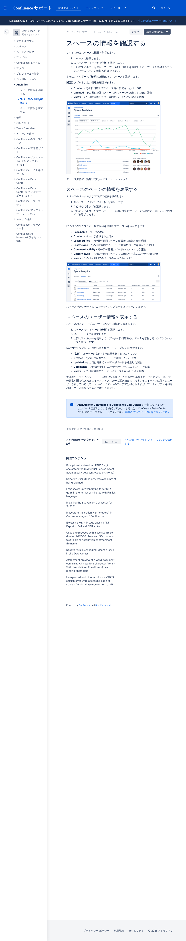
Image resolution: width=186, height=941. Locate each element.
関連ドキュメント (68, 7)
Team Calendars (25, 128)
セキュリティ (136, 930)
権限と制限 (22, 122)
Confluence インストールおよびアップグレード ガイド (29, 161)
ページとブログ (25, 51)
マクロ (20, 68)
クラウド (136, 31)
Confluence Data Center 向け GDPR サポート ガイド (28, 192)
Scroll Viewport (103, 605)
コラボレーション (26, 79)
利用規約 (119, 930)
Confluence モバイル (28, 62)
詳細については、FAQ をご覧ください (147, 411)
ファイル (21, 57)
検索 (154, 8)
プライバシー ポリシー (96, 930)
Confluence (84, 605)
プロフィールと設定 (27, 73)
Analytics (22, 84)
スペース (21, 46)
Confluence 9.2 (31, 30)
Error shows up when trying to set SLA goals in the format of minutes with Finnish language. (91, 492)
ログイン (165, 7)
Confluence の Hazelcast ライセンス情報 (28, 237)
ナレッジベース (95, 7)
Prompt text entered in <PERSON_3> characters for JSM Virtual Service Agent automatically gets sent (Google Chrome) (90, 469)
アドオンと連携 (25, 133)
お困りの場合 (24, 219)
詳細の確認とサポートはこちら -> (157, 20)
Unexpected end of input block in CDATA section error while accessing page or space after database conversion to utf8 (90, 581)
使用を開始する (25, 40)
